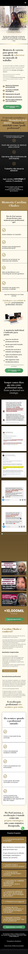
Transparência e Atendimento (14, 941)
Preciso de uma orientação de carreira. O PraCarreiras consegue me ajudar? (13, 909)
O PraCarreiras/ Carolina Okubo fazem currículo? (12, 873)
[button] (25, 2)
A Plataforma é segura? (14, 901)
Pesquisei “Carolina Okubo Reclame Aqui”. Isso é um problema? (13, 919)
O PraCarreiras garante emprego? (13, 840)
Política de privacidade (18, 945)
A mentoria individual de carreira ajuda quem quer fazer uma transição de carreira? (13, 893)
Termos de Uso (8, 945)
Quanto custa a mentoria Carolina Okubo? (14, 865)
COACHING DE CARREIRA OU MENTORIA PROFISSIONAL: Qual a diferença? (13, 883)
